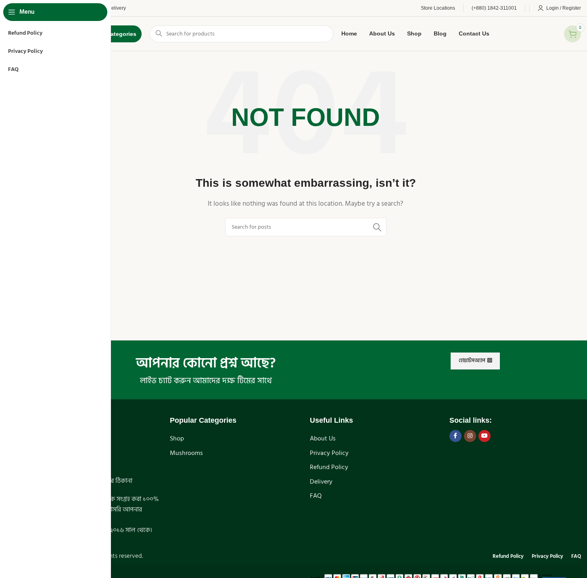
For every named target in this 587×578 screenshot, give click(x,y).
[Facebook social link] (455, 436)
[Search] (377, 227)
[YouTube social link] (484, 436)
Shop (177, 438)
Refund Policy (329, 467)
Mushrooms (186, 453)
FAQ (316, 495)
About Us (323, 438)
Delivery (321, 481)
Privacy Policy (329, 453)
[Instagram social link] (470, 436)
